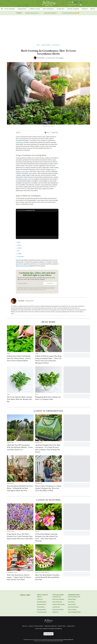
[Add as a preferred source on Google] (48, 633)
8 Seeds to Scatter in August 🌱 (32, 12)
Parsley (19, 253)
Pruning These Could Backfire (50, 12)
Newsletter (56, 132)
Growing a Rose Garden (58, 604)
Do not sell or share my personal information (48, 628)
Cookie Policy (71, 626)
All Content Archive (42, 612)
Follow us (48, 132)
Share (19, 132)
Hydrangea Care (56, 596)
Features (61, 57)
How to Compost (72, 609)
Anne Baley (42, 57)
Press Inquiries (41, 606)
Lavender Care (56, 606)
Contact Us (40, 599)
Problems (85, 8)
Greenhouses (56, 45)
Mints (17, 260)
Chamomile (20, 256)
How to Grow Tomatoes (58, 599)
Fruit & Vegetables (48, 8)
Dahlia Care (55, 612)
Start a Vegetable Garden (74, 612)
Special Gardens (46, 45)
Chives (19, 245)
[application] (37, 224)
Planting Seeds (72, 599)
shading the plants (22, 179)
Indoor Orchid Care (57, 601)
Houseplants (60, 8)
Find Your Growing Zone (74, 596)
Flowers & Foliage (34, 8)
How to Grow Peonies (57, 609)
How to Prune (71, 601)
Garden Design (22, 8)
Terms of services (33, 287)
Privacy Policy (62, 626)
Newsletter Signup (41, 601)
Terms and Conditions (50, 626)
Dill (18, 251)
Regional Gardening (73, 8)
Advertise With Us (41, 604)
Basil (18, 242)
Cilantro (19, 248)
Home (38, 45)
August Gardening (9, 8)
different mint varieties (22, 266)
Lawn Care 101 (72, 604)
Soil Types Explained (73, 606)
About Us (39, 596)
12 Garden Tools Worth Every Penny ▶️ (70, 12)
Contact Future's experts (35, 626)
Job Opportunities (41, 609)
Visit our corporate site (68, 639)
